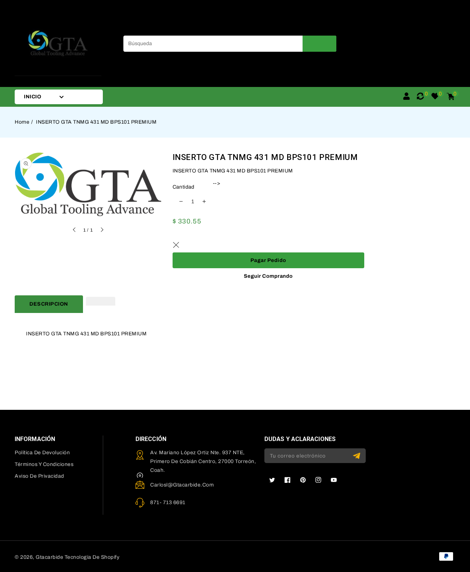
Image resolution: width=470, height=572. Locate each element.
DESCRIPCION (48, 304)
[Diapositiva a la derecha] (102, 230)
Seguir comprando (268, 276)
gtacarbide (49, 557)
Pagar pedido (268, 260)
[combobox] (229, 44)
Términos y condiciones (44, 464)
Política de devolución (42, 452)
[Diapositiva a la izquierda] (74, 230)
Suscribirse (357, 455)
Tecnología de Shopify (92, 557)
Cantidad (184, 187)
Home (22, 122)
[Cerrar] (176, 245)
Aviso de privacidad (39, 476)
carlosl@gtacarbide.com (182, 485)
